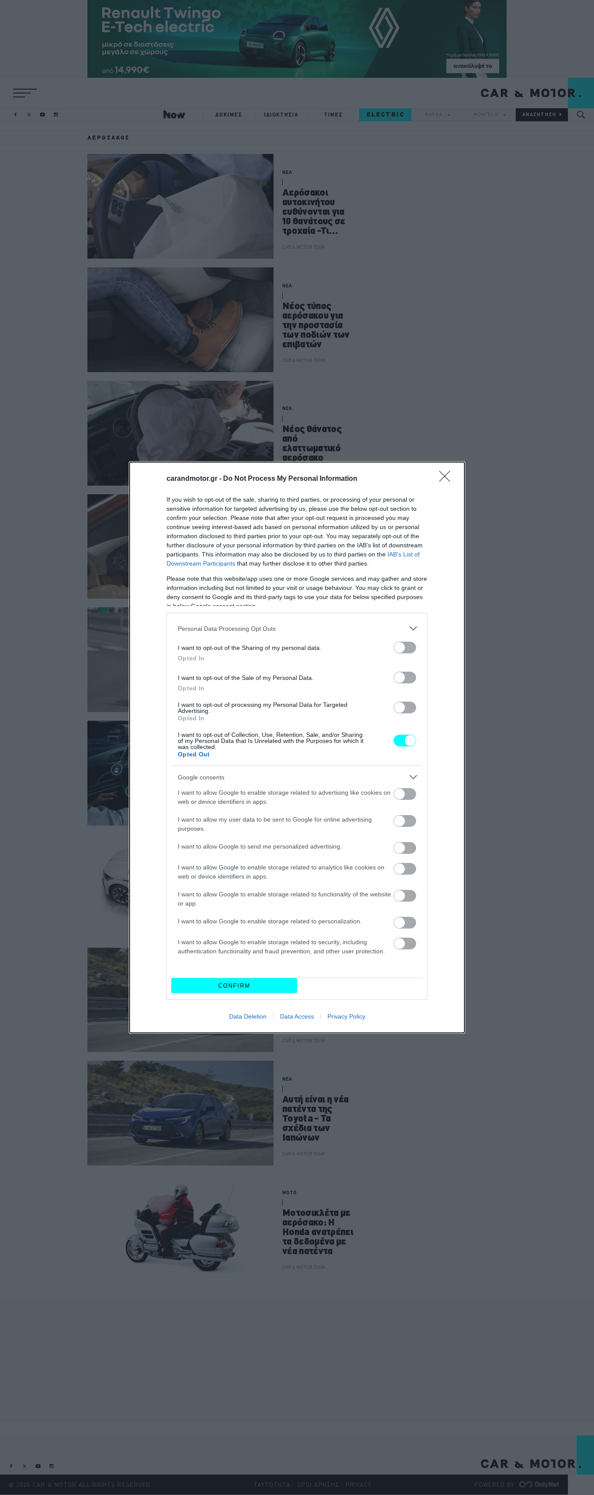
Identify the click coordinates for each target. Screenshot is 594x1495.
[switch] (405, 647)
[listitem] (297, 628)
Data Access (297, 1016)
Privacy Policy (346, 1016)
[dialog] (297, 747)
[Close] (447, 479)
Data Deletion (248, 1016)
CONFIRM (234, 985)
